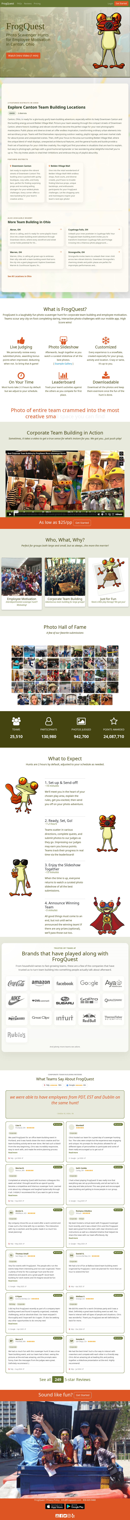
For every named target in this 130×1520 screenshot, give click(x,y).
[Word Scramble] (41, 686)
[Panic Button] (106, 698)
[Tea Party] (41, 674)
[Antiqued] (23, 698)
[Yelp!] (73, 1516)
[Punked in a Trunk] (112, 686)
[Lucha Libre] (53, 674)
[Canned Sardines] (53, 662)
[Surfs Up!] (89, 662)
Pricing (37, 3)
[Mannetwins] (89, 674)
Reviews (28, 3)
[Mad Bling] (53, 650)
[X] (65, 1516)
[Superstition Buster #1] (17, 686)
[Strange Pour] (65, 674)
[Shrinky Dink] (77, 674)
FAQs (19, 3)
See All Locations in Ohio (19, 276)
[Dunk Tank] (29, 650)
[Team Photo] (101, 674)
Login (110, 3)
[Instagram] (69, 1516)
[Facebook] (61, 1516)
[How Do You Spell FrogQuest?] (65, 686)
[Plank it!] (17, 662)
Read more (12, 1152)
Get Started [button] (121, 3)
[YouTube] (57, 1516)
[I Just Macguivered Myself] (47, 698)
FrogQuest (8, 3)
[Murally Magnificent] (71, 698)
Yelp (15, 1158)
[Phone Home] (41, 662)
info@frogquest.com (71, 1500)
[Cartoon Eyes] (29, 686)
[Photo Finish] (112, 650)
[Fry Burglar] (65, 662)
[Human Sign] (112, 662)
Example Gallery (63, 363)
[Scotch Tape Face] (35, 698)
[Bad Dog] (77, 650)
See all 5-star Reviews (65, 1379)
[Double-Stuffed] (59, 698)
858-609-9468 (89, 1500)
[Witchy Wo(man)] (65, 650)
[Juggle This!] (112, 674)
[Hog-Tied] (101, 650)
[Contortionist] (77, 662)
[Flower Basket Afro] (53, 686)
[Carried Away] (41, 650)
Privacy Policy (52, 1500)
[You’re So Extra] (89, 650)
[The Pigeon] (77, 686)
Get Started (82, 522)
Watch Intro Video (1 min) (23, 55)
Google (76, 1158)
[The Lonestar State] (89, 686)
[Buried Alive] (17, 650)
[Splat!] (101, 662)
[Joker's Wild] (95, 698)
